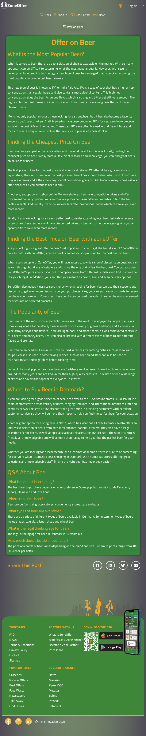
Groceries (15, 675)
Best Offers (16, 685)
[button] (97, 565)
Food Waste (16, 690)
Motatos (54, 690)
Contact (14, 655)
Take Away (16, 700)
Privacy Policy (18, 650)
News (13, 639)
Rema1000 (56, 685)
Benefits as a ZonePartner (66, 639)
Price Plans (56, 650)
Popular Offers (18, 680)
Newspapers (17, 695)
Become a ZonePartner (64, 644)
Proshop (54, 700)
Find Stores (16, 706)
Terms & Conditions (21, 644)
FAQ (12, 634)
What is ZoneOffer (61, 634)
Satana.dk (55, 706)
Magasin (54, 680)
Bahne (53, 695)
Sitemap (14, 660)
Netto (52, 675)
